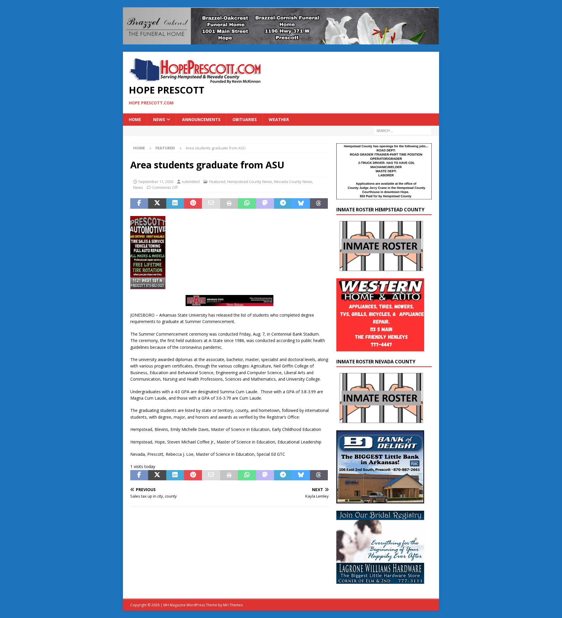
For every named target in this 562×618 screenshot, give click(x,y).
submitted (191, 181)
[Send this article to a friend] (211, 203)
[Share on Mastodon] (265, 203)
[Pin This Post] (193, 203)
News (159, 119)
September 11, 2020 (155, 181)
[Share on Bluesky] (301, 203)
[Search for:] (402, 130)
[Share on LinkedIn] (175, 203)
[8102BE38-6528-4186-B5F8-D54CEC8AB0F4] (147, 286)
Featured (217, 181)
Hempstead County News (249, 181)
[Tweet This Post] (157, 203)
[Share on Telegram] (283, 203)
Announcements (201, 119)
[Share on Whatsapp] (247, 203)
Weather (279, 119)
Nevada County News (293, 181)
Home (135, 119)
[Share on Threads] (319, 203)
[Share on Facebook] (139, 203)
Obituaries (244, 119)
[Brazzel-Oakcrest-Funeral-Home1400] (281, 41)
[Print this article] (229, 203)
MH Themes (233, 605)
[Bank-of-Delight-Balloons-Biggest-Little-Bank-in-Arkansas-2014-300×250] (380, 500)
